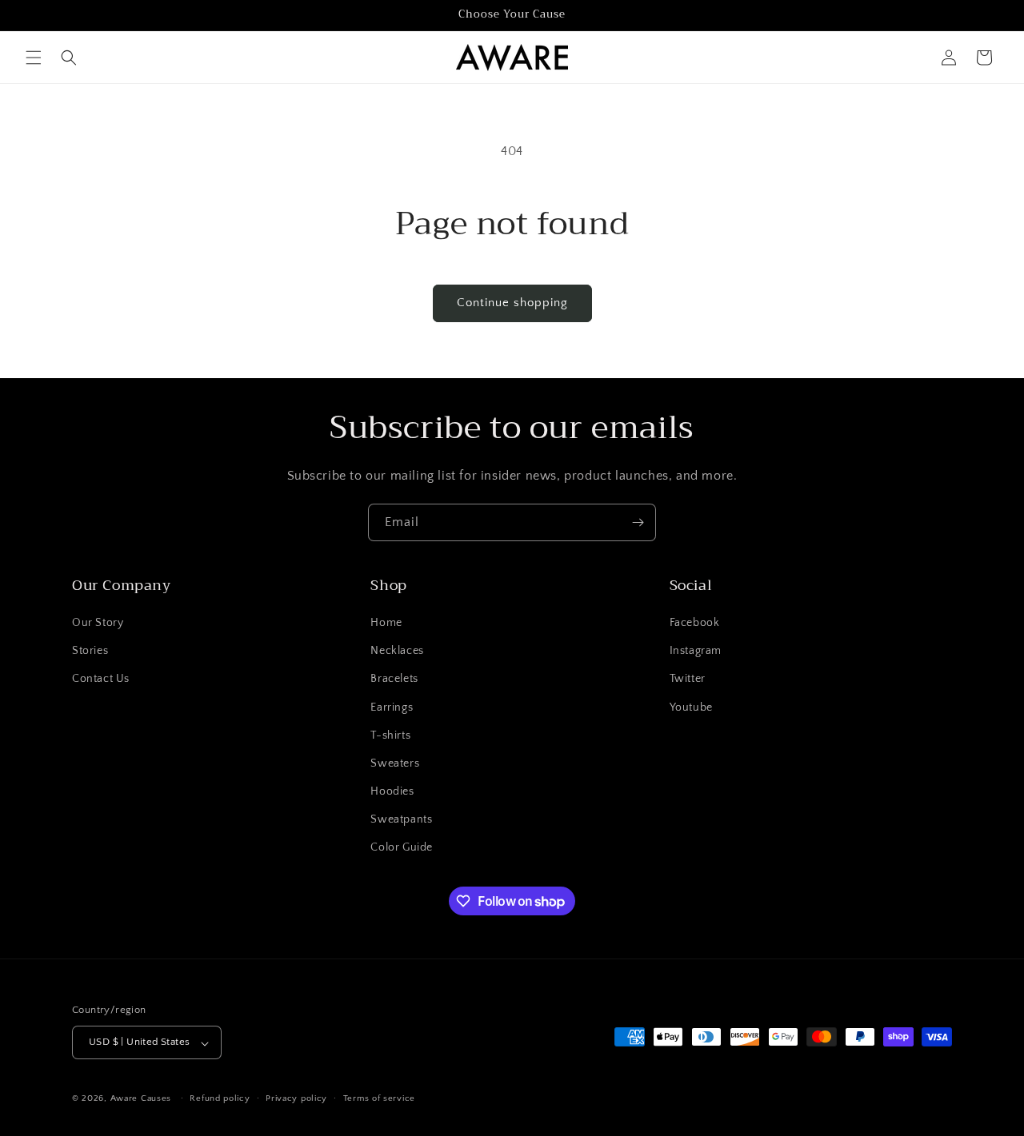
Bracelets (394, 679)
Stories (90, 651)
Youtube (691, 707)
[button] (33, 57)
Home (386, 622)
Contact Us (101, 679)
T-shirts (390, 735)
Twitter (688, 679)
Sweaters (394, 763)
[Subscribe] (637, 522)
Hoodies (392, 792)
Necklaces (396, 651)
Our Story (97, 622)
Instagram (696, 651)
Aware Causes (140, 1099)
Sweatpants (401, 820)
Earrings (391, 707)
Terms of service (379, 1098)
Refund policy (220, 1098)
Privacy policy (296, 1098)
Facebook (695, 622)
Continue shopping (512, 302)
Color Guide (401, 848)
